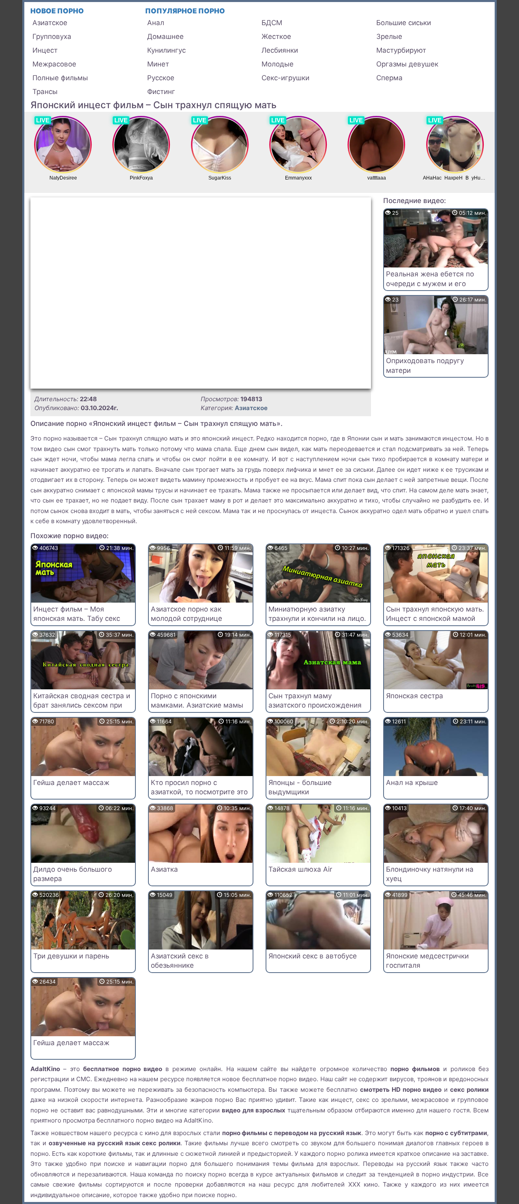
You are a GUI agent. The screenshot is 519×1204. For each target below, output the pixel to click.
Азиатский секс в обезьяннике (180, 961)
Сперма (389, 78)
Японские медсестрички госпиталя (427, 961)
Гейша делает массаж (71, 782)
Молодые (278, 64)
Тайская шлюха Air (300, 869)
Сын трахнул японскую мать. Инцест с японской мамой (435, 614)
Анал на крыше (412, 782)
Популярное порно (185, 11)
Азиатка (164, 869)
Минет (158, 64)
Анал (155, 23)
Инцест (45, 50)
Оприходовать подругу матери (425, 365)
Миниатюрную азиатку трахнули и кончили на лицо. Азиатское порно (317, 619)
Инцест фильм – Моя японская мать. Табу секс (76, 614)
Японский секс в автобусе (312, 956)
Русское (160, 78)
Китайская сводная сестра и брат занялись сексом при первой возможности (81, 705)
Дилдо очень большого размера (72, 874)
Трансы (45, 92)
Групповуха (51, 36)
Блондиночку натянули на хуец (430, 874)
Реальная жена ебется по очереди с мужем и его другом (430, 283)
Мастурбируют (401, 50)
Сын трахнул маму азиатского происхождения (315, 701)
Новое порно (57, 11)
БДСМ (272, 23)
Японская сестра (414, 696)
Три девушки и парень (71, 956)
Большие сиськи (403, 23)
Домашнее (165, 36)
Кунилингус (166, 50)
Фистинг (161, 92)
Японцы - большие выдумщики (300, 787)
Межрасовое (54, 64)
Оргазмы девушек (407, 64)
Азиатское (49, 23)
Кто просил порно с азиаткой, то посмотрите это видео (199, 792)
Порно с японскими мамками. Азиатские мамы (197, 701)
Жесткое (276, 36)
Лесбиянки (280, 50)
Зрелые (389, 36)
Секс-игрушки (285, 78)
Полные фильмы (60, 78)
